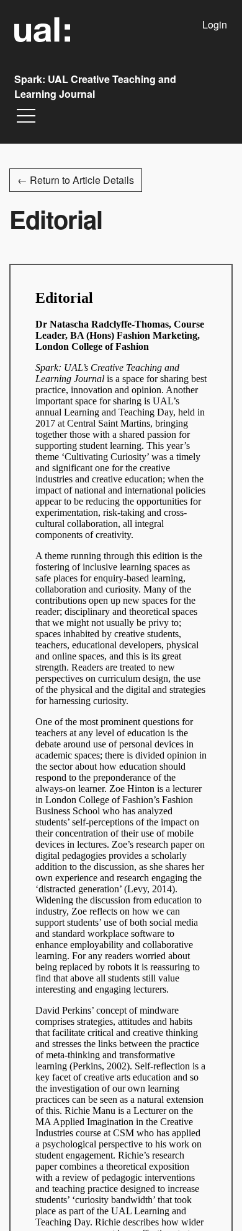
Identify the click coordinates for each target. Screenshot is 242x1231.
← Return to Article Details (75, 180)
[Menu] (26, 119)
